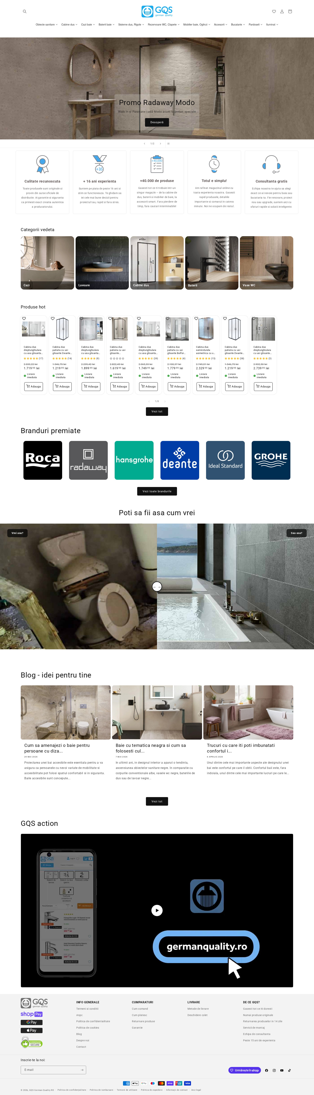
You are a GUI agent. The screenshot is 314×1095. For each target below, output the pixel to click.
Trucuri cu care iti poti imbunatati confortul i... (241, 748)
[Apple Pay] (32, 1032)
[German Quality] (34, 1007)
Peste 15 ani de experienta (259, 1040)
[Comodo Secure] (32, 1047)
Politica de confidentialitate (93, 1021)
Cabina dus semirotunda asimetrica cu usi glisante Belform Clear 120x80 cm (206, 350)
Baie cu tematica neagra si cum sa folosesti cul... (151, 748)
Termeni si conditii (87, 1008)
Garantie (137, 1027)
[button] (25, 11)
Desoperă (144, 122)
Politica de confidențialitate (72, 1090)
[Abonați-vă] (82, 1070)
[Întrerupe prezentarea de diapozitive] (170, 144)
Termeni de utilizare (127, 1090)
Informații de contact (177, 1090)
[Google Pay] (32, 1024)
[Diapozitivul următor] (160, 144)
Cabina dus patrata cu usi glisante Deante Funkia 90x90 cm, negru (61, 350)
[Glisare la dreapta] (165, 401)
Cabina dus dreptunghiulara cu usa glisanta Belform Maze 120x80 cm (90, 350)
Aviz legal (196, 1090)
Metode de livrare (198, 1008)
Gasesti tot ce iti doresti (257, 1008)
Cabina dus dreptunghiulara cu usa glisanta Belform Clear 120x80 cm (32, 350)
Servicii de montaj (254, 1027)
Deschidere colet (198, 1015)
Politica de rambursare (101, 1090)
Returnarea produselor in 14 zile (262, 1021)
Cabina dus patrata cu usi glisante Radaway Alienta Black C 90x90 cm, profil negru (119, 350)
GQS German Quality (40, 1090)
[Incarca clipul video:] (157, 910)
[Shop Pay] (32, 1016)
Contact (81, 1046)
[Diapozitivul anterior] (144, 144)
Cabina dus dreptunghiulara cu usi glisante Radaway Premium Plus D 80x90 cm (262, 350)
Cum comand (140, 1008)
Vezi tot (157, 411)
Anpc (79, 1015)
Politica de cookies (87, 1027)
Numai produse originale (258, 1015)
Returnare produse (143, 1021)
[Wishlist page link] (274, 11)
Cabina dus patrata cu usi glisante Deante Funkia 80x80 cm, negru (234, 350)
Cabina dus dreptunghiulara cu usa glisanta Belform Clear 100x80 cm (147, 350)
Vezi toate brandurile (157, 491)
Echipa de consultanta (257, 1034)
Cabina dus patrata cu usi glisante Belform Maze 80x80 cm (176, 350)
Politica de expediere (152, 1090)
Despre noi (82, 1040)
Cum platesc (139, 1015)
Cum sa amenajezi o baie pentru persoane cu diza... (57, 748)
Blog (79, 1034)
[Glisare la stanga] (149, 401)
